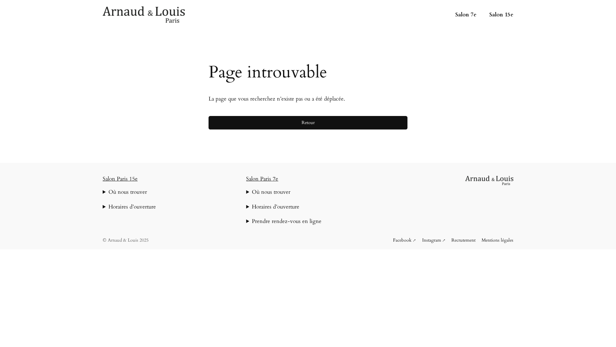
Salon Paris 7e (262, 178)
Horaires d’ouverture (132, 206)
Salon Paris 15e (120, 178)
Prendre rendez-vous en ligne (286, 221)
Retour (308, 123)
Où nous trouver (127, 192)
